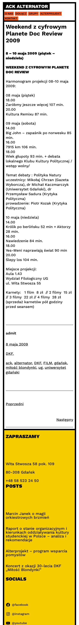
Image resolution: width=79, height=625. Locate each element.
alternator (23, 363)
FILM (47, 363)
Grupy (33, 13)
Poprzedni (15, 404)
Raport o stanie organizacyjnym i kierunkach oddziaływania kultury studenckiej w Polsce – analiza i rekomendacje (37, 534)
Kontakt (11, 18)
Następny (64, 419)
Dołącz (21, 13)
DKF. (10, 353)
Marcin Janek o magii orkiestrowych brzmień (27, 515)
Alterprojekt (50, 13)
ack (9, 363)
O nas (9, 13)
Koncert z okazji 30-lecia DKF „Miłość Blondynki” (33, 568)
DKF (37, 363)
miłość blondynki (21, 367)
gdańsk (60, 363)
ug (40, 367)
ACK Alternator (27, 6)
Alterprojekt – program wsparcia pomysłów (36, 553)
